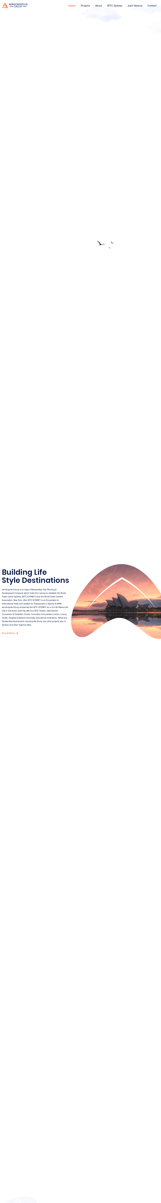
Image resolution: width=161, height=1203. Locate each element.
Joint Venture (135, 5)
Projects (85, 5)
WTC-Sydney (114, 5)
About (98, 5)
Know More (8, 633)
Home (71, 5)
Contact (152, 5)
